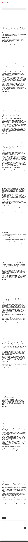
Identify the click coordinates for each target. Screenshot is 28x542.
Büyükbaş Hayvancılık (6, 2)
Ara (2, 526)
